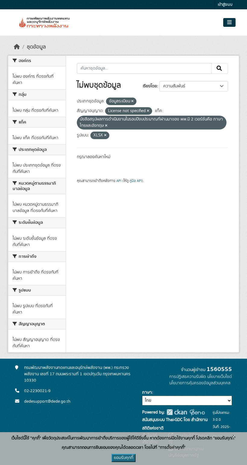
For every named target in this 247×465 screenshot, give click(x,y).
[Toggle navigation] (229, 22)
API (118, 180)
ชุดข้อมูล (36, 47)
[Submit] (219, 68)
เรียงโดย (150, 86)
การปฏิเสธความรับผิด (187, 377)
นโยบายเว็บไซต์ (219, 377)
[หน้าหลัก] (17, 47)
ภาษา (147, 392)
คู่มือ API (136, 180)
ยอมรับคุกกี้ (123, 458)
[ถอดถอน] (132, 101)
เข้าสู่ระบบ (225, 5)
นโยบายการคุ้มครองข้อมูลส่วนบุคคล (199, 383)
